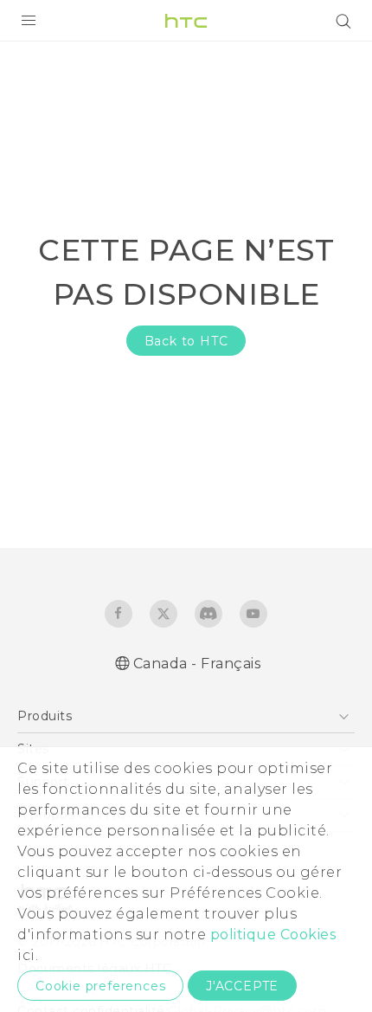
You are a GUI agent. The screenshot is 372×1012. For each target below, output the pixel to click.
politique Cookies (273, 934)
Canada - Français (197, 663)
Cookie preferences (100, 986)
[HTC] (186, 20)
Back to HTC (186, 341)
